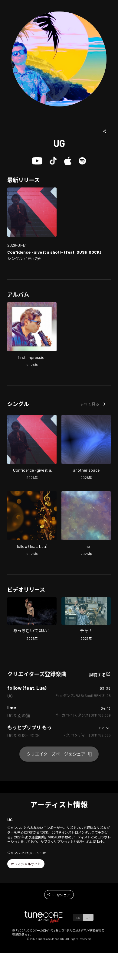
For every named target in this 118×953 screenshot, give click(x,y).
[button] (105, 131)
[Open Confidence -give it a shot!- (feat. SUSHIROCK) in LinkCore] (32, 212)
